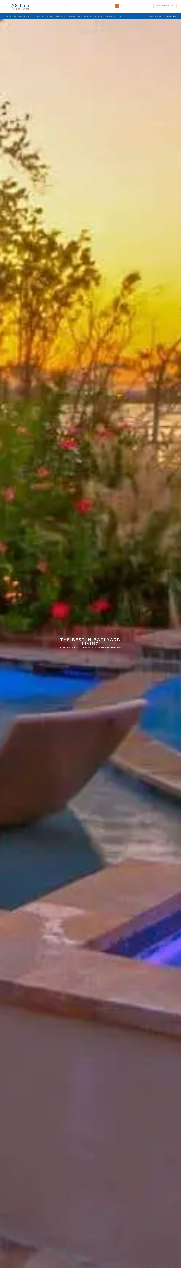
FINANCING (109, 16)
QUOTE (150, 16)
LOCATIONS (13, 16)
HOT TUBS (49, 16)
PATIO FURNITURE (38, 16)
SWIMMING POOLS (23, 16)
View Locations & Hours (165, 5)
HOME (6, 16)
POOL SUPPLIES (60, 16)
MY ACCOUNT (159, 16)
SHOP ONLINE (87, 16)
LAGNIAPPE (98, 16)
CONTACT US (117, 16)
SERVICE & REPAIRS (74, 16)
